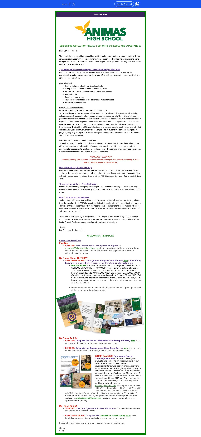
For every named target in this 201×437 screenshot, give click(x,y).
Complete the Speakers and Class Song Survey (99, 348)
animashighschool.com (105, 385)
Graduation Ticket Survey (113, 415)
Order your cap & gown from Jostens (104, 260)
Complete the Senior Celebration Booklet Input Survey (103, 340)
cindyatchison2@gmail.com (89, 398)
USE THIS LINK (78, 265)
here (125, 260)
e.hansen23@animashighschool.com (82, 248)
